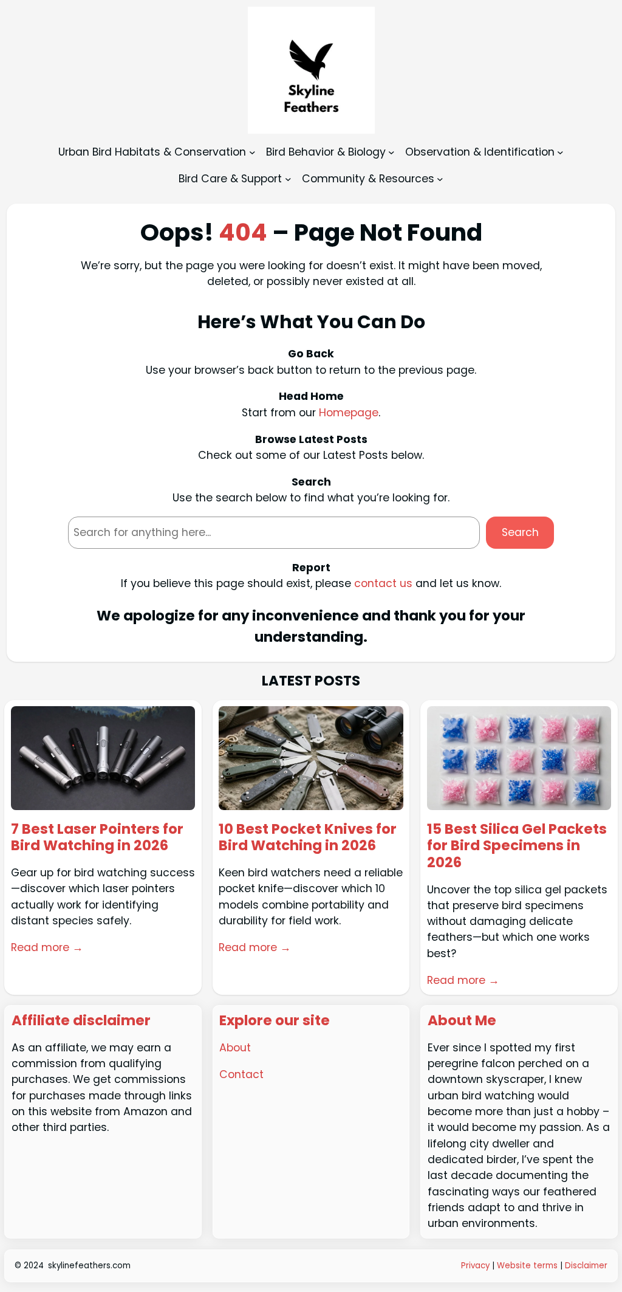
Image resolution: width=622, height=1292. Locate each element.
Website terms (527, 1265)
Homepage (348, 412)
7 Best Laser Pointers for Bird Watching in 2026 (97, 837)
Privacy (476, 1265)
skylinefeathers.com (89, 1265)
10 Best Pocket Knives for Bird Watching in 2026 (308, 837)
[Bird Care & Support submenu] (288, 178)
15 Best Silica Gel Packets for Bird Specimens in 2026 (517, 846)
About (235, 1047)
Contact (241, 1074)
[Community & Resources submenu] (440, 178)
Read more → (47, 947)
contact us (383, 583)
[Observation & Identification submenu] (560, 152)
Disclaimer (586, 1265)
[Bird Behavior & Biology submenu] (391, 152)
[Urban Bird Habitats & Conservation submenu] (252, 152)
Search (520, 532)
